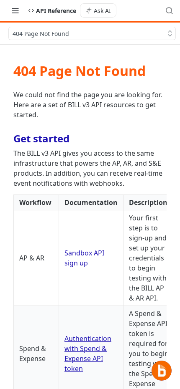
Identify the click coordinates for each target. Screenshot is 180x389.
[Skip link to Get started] (7, 139)
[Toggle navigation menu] (15, 10)
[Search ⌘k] (169, 10)
